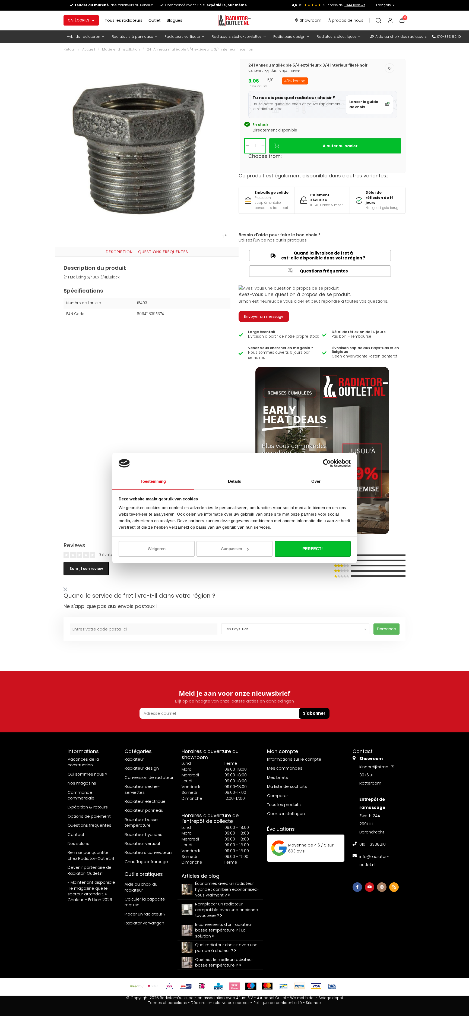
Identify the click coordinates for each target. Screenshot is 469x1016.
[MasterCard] (267, 986)
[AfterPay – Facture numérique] (137, 986)
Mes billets (277, 777)
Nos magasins (82, 783)
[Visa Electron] (332, 986)
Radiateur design (142, 768)
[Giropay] (185, 986)
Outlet (154, 20)
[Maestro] (251, 986)
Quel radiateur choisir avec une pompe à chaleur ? (226, 947)
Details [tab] (234, 481)
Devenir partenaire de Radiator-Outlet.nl (90, 870)
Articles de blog (200, 876)
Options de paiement (89, 816)
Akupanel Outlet (271, 998)
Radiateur (134, 759)
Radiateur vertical (142, 843)
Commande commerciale (81, 795)
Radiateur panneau (144, 810)
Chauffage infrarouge (146, 861)
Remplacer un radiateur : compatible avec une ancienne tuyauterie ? (226, 909)
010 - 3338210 (372, 844)
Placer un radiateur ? (145, 914)
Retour (69, 49)
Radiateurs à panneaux (132, 36)
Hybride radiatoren (83, 36)
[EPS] (169, 986)
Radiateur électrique (145, 801)
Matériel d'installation (121, 49)
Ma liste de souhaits (287, 786)
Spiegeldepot (331, 998)
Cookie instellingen (286, 813)
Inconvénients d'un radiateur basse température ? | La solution (223, 930)
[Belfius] (153, 986)
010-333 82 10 (449, 36)
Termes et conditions (167, 1002)
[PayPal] (299, 986)
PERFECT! (312, 548)
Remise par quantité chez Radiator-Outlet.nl (91, 855)
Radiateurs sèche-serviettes (237, 36)
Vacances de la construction (83, 762)
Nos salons (78, 843)
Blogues (174, 20)
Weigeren (157, 548)
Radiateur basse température (141, 822)
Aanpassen (231, 548)
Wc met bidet (302, 998)
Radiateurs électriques (336, 36)
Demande (386, 629)
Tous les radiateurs (123, 20)
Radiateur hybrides (143, 834)
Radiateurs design (289, 36)
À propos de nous (345, 20)
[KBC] (218, 986)
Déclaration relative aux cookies (220, 1002)
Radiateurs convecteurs (149, 852)
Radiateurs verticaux (182, 36)
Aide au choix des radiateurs (401, 36)
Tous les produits (284, 804)
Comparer (277, 795)
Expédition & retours (88, 807)
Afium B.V (244, 998)
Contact (76, 834)
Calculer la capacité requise (145, 902)
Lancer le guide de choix (363, 104)
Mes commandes (284, 768)
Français (383, 5)
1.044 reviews (354, 5)
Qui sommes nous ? (87, 774)
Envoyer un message (264, 316)
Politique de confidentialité (277, 1002)
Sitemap (313, 1002)
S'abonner (314, 713)
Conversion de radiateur (149, 777)
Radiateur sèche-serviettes (142, 789)
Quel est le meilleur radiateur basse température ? (224, 962)
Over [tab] (316, 481)
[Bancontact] (283, 986)
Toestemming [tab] (153, 481)
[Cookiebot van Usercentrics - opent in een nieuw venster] (327, 463)
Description (119, 252)
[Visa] (316, 986)
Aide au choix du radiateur (141, 887)
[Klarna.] (234, 986)
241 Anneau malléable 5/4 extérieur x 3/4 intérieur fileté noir (200, 49)
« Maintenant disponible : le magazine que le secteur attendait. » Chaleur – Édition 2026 (91, 890)
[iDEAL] (202, 986)
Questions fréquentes (163, 252)
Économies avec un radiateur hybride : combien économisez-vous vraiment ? (227, 889)
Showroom (310, 20)
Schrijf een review (86, 568)
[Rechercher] (378, 20)
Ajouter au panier (340, 146)
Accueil (88, 49)
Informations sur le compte (294, 759)
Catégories (79, 20)
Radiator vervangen (144, 923)
